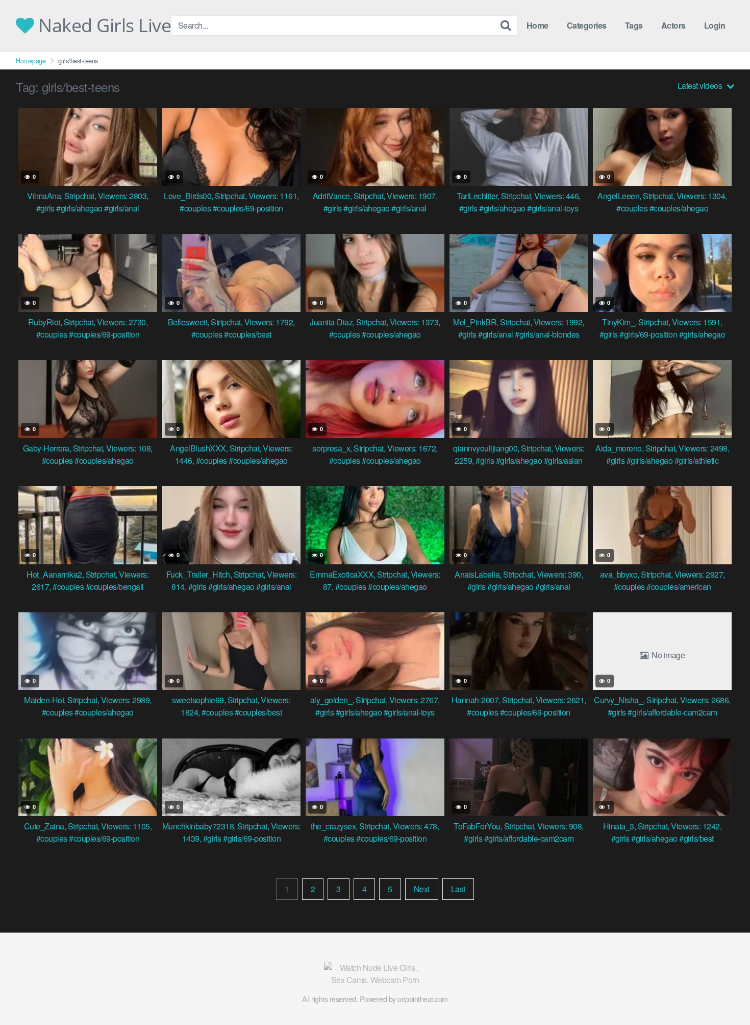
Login (715, 25)
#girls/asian (563, 460)
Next (422, 889)
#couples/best (247, 334)
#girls (45, 208)
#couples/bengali (115, 586)
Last (458, 889)
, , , (87, 196)
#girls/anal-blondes (547, 334)
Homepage (30, 60)
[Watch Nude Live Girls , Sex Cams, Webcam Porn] (375, 974)
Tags (634, 25)
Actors (673, 25)
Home (537, 25)
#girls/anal (121, 208)
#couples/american (678, 586)
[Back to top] (722, 992)
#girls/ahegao (79, 208)
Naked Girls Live (102, 25)
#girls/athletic (696, 460)
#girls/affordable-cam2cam (672, 712)
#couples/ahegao (679, 208)
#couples (195, 208)
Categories (587, 25)
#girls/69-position (648, 334)
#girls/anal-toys (552, 208)
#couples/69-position (248, 208)
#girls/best (696, 838)
